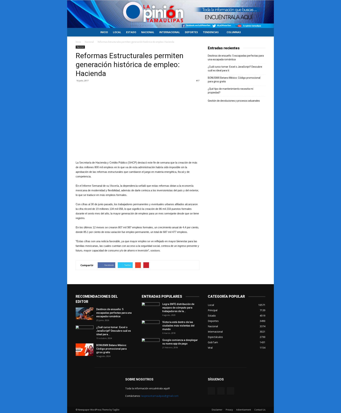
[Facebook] (211, 390)
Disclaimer (217, 409)
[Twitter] (220, 390)
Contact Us (259, 409)
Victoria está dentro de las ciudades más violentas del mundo (178, 326)
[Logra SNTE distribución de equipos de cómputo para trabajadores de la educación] (150, 308)
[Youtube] (230, 390)
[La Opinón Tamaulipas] (170, 14)
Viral (210, 347)
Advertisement (243, 409)
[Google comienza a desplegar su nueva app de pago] (150, 344)
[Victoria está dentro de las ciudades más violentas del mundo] (150, 326)
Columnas (234, 32)
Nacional (147, 32)
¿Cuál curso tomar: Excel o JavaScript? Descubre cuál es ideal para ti (235, 68)
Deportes (191, 32)
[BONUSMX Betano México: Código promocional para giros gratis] (84, 349)
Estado (131, 32)
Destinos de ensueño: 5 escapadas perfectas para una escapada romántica (236, 57)
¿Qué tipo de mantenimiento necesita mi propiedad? (230, 90)
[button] (261, 32)
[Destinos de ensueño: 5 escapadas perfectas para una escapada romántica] (84, 313)
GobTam (213, 342)
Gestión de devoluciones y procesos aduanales (234, 100)
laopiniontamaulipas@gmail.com (159, 396)
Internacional (169, 32)
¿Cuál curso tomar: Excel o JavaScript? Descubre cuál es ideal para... (113, 331)
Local (117, 32)
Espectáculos (215, 337)
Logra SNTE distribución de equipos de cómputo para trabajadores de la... (178, 308)
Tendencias (211, 32)
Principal (212, 310)
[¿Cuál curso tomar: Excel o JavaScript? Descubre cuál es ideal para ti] (84, 331)
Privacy (229, 409)
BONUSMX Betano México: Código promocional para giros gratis (234, 79)
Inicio (104, 32)
